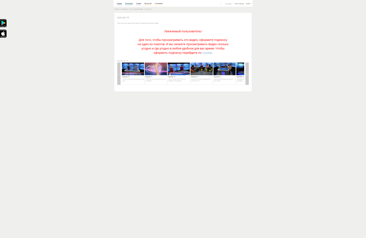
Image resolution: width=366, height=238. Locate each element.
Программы (129, 3)
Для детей (147, 3)
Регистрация (239, 3)
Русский (228, 4)
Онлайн (138, 3)
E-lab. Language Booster (136, 9)
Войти (248, 3)
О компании (159, 3)
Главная (119, 3)
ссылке (207, 52)
